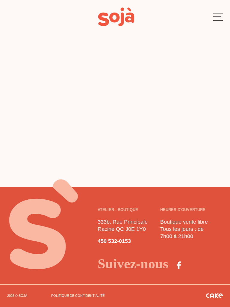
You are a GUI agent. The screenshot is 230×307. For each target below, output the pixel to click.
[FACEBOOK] (179, 265)
